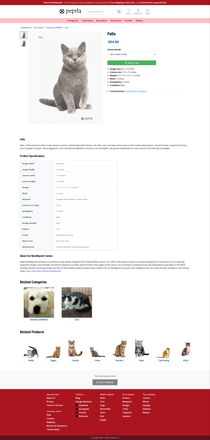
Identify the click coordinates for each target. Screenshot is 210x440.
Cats (102, 401)
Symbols (147, 409)
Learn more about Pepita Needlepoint (43, 271)
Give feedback (106, 382)
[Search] (119, 11)
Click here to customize (135, 91)
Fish (102, 416)
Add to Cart (133, 63)
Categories (72, 20)
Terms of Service (55, 405)
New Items (116, 20)
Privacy (50, 401)
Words (146, 401)
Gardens (126, 416)
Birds (102, 398)
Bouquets (127, 401)
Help (128, 13)
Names (146, 412)
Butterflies (105, 409)
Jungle (103, 419)
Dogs (102, 405)
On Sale (128, 20)
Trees (125, 409)
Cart (147, 13)
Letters (146, 398)
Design (125, 405)
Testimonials (53, 429)
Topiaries (127, 412)
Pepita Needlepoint (53, 2)
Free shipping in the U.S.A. (122, 2)
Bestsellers (101, 20)
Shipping (51, 422)
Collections (87, 20)
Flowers (126, 398)
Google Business (84, 401)
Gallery (139, 20)
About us (51, 398)
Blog (78, 398)
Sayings (146, 405)
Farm (102, 412)
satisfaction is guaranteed (153, 2)
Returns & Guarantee (57, 425)
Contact (138, 13)
